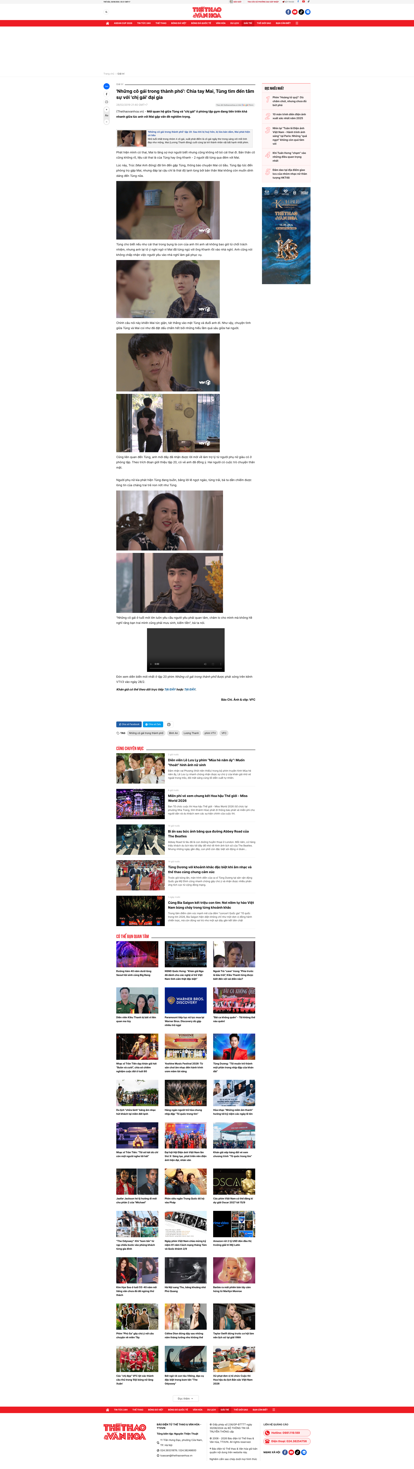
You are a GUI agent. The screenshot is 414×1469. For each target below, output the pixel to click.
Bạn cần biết (283, 23)
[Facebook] (298, 2)
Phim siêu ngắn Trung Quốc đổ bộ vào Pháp (184, 1200)
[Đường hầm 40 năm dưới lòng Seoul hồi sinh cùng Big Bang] (137, 954)
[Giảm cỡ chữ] (106, 121)
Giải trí (120, 74)
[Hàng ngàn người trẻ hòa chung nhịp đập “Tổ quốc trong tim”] (186, 1093)
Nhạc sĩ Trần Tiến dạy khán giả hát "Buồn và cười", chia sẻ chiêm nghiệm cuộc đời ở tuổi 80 (136, 1067)
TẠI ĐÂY (169, 689)
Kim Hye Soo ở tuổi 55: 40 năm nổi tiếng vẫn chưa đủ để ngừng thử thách (136, 1291)
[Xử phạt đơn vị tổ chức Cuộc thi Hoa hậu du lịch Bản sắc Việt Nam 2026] (234, 1359)
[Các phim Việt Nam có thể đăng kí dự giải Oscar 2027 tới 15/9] (234, 1182)
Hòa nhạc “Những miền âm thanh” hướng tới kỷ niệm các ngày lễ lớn (233, 1111)
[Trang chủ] (108, 23)
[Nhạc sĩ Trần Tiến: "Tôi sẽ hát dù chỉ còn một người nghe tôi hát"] (137, 1135)
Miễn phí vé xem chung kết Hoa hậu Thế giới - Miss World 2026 (208, 798)
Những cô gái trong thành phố (146, 733)
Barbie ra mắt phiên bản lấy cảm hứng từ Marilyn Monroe (232, 1289)
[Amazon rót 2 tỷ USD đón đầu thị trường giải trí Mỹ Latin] (234, 1224)
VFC (224, 733)
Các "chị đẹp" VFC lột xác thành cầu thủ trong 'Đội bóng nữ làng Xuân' (135, 1379)
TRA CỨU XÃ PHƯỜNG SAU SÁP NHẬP (263, 2)
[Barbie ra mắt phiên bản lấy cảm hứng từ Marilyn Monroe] (234, 1270)
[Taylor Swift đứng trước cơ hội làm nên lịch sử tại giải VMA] (234, 1316)
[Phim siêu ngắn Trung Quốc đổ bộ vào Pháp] (186, 1182)
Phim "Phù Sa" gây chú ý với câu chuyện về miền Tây (135, 1335)
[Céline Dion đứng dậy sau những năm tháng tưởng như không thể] (186, 1316)
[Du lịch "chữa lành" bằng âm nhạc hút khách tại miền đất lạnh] (137, 1093)
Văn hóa (221, 23)
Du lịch (234, 23)
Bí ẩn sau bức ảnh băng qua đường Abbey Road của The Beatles (208, 833)
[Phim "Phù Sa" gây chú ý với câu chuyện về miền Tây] (137, 1316)
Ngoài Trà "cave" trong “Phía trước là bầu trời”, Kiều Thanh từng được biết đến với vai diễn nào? (233, 975)
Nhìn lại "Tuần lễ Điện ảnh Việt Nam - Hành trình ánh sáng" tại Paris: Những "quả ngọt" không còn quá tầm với (290, 136)
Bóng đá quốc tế (201, 23)
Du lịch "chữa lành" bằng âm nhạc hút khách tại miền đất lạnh (136, 1111)
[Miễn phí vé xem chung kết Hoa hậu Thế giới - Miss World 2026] (140, 804)
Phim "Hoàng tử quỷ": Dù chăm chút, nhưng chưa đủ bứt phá (289, 101)
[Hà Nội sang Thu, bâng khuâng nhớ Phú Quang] (186, 1270)
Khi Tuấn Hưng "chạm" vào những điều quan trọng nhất (289, 156)
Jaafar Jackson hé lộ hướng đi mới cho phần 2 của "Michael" (136, 1200)
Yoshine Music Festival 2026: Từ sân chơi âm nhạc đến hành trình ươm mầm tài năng (184, 1067)
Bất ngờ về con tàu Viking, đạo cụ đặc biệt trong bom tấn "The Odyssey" (184, 1379)
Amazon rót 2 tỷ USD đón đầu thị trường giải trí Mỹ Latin (232, 1242)
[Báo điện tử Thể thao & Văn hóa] (207, 12)
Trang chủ (109, 74)
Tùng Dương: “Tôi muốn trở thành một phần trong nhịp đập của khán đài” (233, 1067)
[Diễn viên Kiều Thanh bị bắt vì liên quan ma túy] (137, 1000)
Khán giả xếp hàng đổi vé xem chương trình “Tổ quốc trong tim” (232, 1154)
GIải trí (248, 23)
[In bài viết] (107, 102)
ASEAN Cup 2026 (123, 23)
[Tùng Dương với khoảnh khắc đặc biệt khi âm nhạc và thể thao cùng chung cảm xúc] (140, 875)
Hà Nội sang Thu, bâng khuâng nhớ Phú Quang (185, 1289)
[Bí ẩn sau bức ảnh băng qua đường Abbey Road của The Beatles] (140, 839)
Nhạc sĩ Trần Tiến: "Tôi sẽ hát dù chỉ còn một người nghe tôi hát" (137, 1154)
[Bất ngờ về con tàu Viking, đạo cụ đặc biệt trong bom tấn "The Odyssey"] (186, 1359)
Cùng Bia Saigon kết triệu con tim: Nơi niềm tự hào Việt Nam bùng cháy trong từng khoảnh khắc (211, 905)
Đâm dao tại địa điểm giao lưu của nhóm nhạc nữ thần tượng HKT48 (290, 173)
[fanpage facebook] (288, 12)
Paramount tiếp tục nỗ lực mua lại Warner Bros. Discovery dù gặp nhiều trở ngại (184, 1021)
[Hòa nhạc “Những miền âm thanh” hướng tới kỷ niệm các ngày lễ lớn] (234, 1093)
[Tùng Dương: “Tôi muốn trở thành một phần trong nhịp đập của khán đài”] (234, 1047)
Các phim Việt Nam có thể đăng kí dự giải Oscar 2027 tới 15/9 (233, 1200)
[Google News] (235, 106)
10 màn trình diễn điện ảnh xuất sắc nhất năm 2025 (289, 116)
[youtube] (295, 12)
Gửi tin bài (289, 2)
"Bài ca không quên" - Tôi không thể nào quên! (234, 1019)
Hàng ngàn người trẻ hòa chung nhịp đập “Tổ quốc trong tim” (183, 1111)
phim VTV (210, 733)
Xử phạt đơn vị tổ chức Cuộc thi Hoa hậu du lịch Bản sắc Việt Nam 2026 (232, 1379)
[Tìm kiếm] (106, 12)
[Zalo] (307, 12)
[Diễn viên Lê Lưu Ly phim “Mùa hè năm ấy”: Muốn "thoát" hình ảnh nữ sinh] (140, 768)
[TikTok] (309, 2)
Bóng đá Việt (178, 23)
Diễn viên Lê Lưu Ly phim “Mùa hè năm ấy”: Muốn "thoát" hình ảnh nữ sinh (206, 762)
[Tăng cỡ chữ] (106, 109)
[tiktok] (301, 12)
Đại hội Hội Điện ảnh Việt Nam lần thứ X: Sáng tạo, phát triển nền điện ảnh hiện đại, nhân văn (186, 1156)
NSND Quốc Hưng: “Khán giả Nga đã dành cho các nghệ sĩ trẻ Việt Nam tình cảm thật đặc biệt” (184, 975)
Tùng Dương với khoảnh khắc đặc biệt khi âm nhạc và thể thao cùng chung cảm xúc (210, 869)
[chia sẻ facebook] (107, 94)
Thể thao (161, 23)
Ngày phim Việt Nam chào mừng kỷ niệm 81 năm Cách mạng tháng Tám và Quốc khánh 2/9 (186, 1244)
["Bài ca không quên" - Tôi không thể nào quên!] (234, 1000)
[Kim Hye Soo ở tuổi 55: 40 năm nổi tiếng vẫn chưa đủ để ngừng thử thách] (137, 1270)
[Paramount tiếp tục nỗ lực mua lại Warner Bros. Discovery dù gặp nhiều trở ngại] (186, 1000)
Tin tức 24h (144, 23)
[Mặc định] (107, 115)
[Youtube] (303, 2)
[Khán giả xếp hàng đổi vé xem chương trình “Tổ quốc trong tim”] (234, 1135)
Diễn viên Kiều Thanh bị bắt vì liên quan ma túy (136, 1019)
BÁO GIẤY (237, 2)
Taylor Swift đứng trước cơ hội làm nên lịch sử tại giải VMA (233, 1335)
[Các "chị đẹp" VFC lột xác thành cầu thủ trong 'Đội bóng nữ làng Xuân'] (137, 1359)
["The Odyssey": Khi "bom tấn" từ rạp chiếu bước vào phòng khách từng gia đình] (137, 1224)
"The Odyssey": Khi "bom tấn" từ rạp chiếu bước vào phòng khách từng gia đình (135, 1244)
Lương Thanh (191, 733)
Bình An (173, 733)
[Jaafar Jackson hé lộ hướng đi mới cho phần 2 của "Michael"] (137, 1182)
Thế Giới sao (264, 23)
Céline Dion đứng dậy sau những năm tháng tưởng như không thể (184, 1335)
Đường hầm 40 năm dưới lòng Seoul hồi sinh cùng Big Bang (133, 973)
